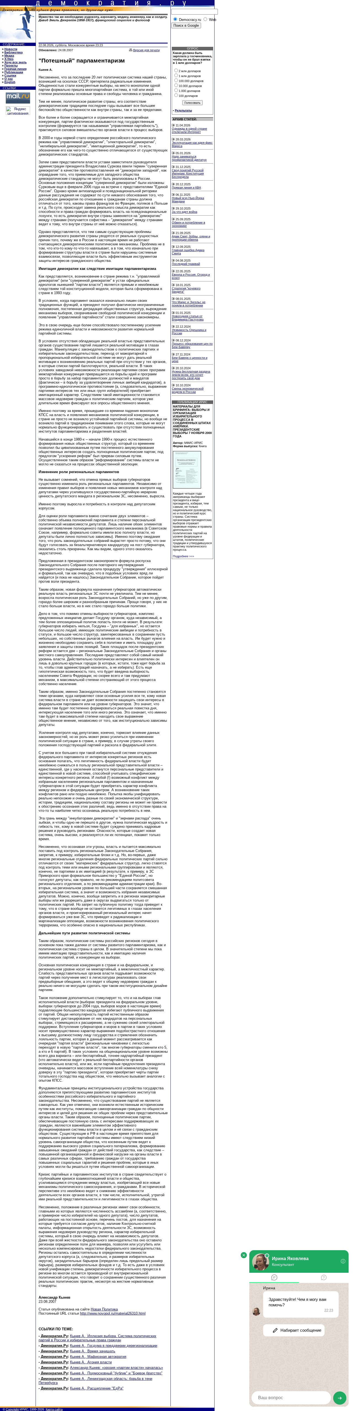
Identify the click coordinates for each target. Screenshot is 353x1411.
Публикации (13, 72)
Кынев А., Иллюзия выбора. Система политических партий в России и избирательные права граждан (97, 1338)
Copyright (12, 1409)
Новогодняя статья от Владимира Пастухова (188, 317)
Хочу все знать (15, 62)
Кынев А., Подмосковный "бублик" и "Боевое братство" (116, 1373)
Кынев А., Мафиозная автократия (98, 1357)
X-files (9, 59)
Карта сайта (54, 1409)
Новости (10, 49)
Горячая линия (15, 68)
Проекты (11, 65)
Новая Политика (104, 1309)
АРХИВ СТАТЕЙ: (185, 119)
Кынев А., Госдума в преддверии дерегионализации (113, 1346)
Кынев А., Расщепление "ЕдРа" (97, 1388)
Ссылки (10, 75)
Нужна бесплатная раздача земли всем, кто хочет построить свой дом (191, 375)
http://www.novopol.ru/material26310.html (113, 1313)
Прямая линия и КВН (186, 187)
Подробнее (183, 556)
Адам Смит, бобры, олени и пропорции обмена (191, 238)
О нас (8, 78)
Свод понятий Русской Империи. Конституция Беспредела (188, 173)
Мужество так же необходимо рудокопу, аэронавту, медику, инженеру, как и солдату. (103, 18)
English (9, 82)
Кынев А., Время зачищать (92, 1351)
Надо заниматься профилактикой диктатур (189, 158)
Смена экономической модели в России (188, 390)
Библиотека (13, 52)
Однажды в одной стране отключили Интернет (189, 130)
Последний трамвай (186, 263)
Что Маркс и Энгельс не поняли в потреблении (188, 303)
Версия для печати (146, 50)
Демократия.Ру (54, 1336)
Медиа (9, 55)
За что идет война (184, 211)
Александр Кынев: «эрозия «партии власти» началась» (116, 1368)
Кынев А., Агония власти (91, 1362)
